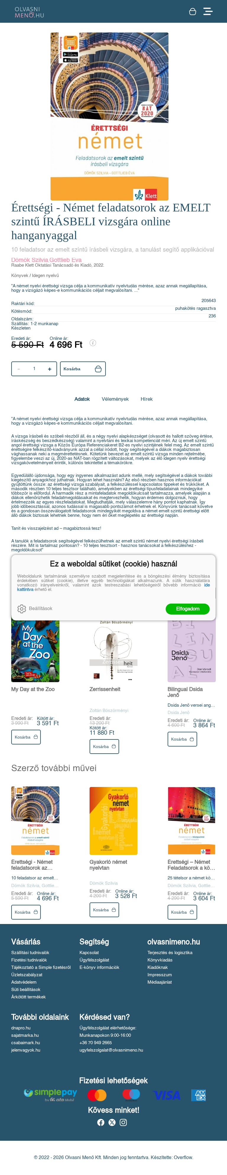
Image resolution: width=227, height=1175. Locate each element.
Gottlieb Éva (65, 260)
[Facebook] (100, 1122)
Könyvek (19, 275)
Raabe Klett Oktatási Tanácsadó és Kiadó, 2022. (57, 265)
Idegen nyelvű (45, 275)
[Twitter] (112, 1122)
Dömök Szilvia (29, 260)
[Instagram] (123, 1122)
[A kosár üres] (193, 11)
